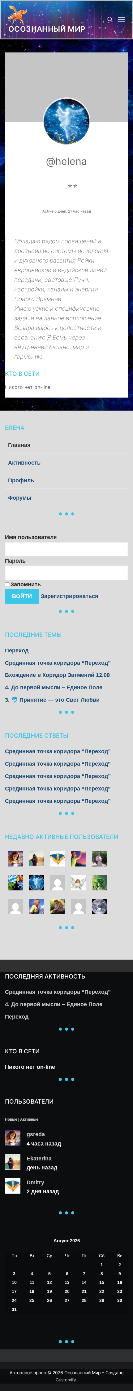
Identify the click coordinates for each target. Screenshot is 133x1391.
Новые (11, 1119)
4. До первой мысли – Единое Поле (53, 687)
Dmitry (35, 1182)
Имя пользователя (31, 537)
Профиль (21, 480)
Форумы (19, 498)
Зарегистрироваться (69, 596)
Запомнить (25, 584)
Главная (19, 445)
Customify (66, 1379)
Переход (16, 650)
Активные (29, 1119)
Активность (24, 463)
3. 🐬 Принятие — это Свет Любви (52, 700)
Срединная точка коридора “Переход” (58, 663)
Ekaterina (39, 1158)
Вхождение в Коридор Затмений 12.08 (57, 675)
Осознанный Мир (46, 29)
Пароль (15, 561)
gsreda (36, 1134)
